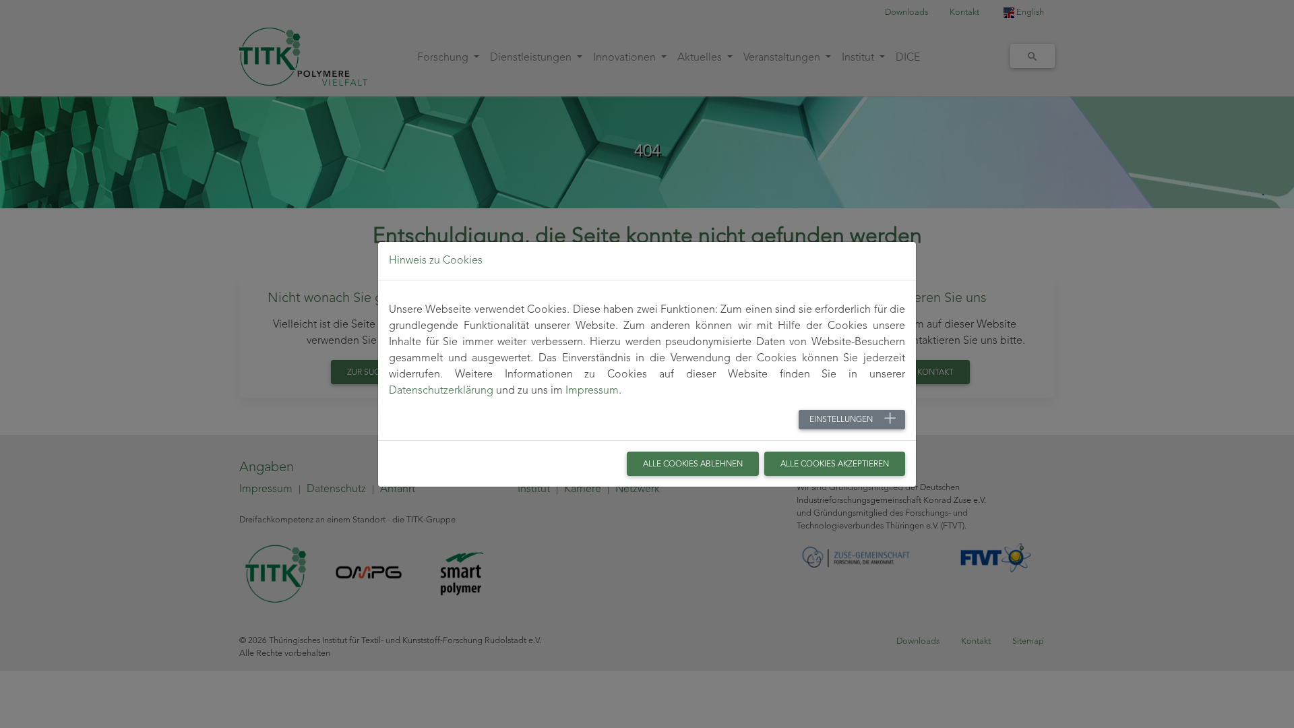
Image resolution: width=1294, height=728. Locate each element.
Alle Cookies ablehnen (693, 464)
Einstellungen (841, 420)
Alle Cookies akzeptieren (834, 464)
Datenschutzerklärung (441, 391)
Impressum (592, 391)
